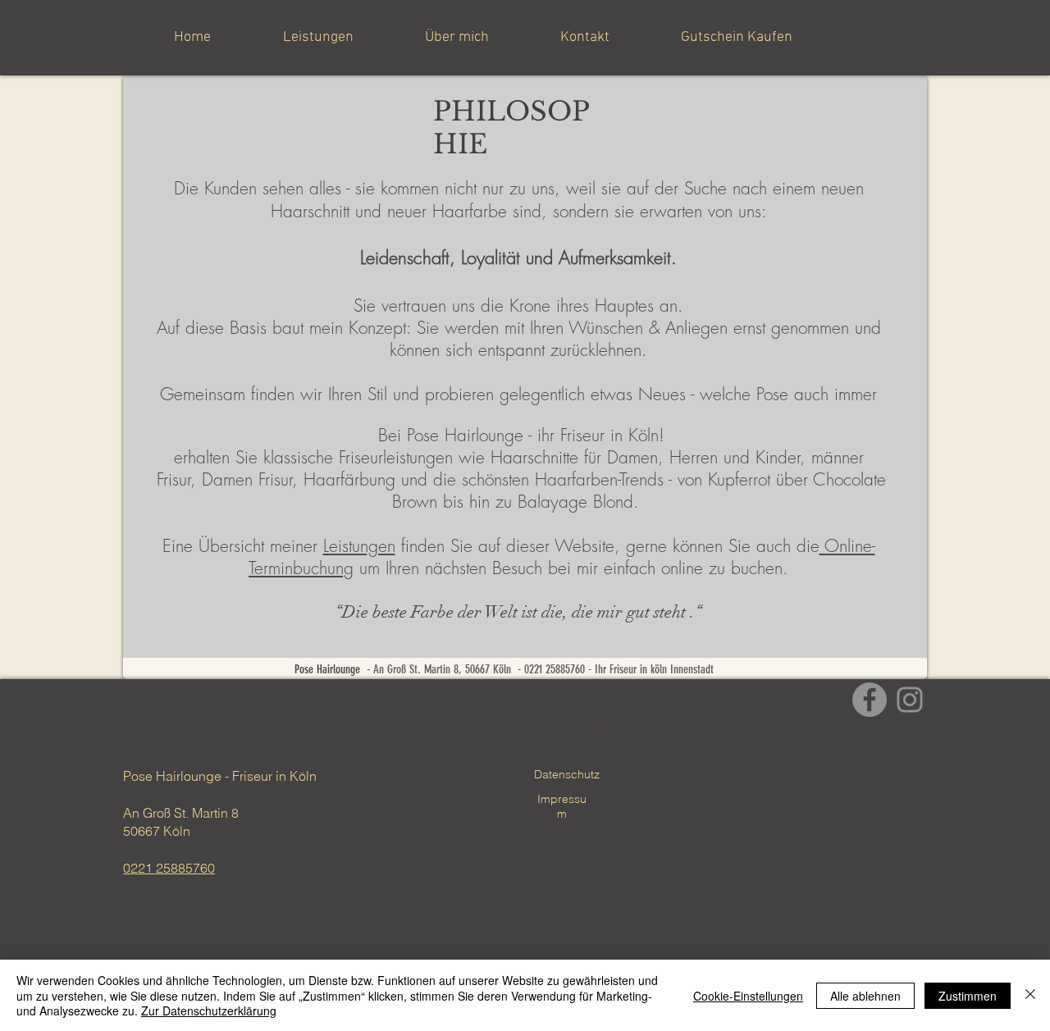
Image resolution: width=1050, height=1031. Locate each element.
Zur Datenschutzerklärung (208, 1010)
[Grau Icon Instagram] (909, 699)
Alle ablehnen (865, 996)
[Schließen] (1030, 995)
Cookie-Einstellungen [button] (748, 996)
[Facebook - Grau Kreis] (869, 699)
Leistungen (359, 546)
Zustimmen (967, 996)
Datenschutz (567, 774)
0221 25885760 (169, 868)
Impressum (562, 806)
